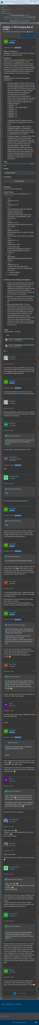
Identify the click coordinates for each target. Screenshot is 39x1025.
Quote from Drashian (14, 436)
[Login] (32, 2)
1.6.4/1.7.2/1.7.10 (10, 19)
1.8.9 (17, 19)
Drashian (7, 32)
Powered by (19, 1022)
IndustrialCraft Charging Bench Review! (16, 163)
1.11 (29, 19)
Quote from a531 (13, 742)
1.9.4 (21, 19)
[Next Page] (23, 993)
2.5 (16, 17)
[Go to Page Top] (36, 1022)
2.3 (13, 17)
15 (20, 993)
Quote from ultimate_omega (16, 625)
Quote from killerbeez (14, 489)
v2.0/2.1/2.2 (7, 17)
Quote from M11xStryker (15, 879)
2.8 (25, 17)
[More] (34, 48)
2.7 (22, 17)
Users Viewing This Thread (11, 1004)
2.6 (19, 17)
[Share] (34, 35)
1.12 (33, 19)
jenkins (27, 15)
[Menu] (36, 2)
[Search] (27, 2)
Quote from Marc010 (14, 556)
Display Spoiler (10, 173)
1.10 (25, 19)
